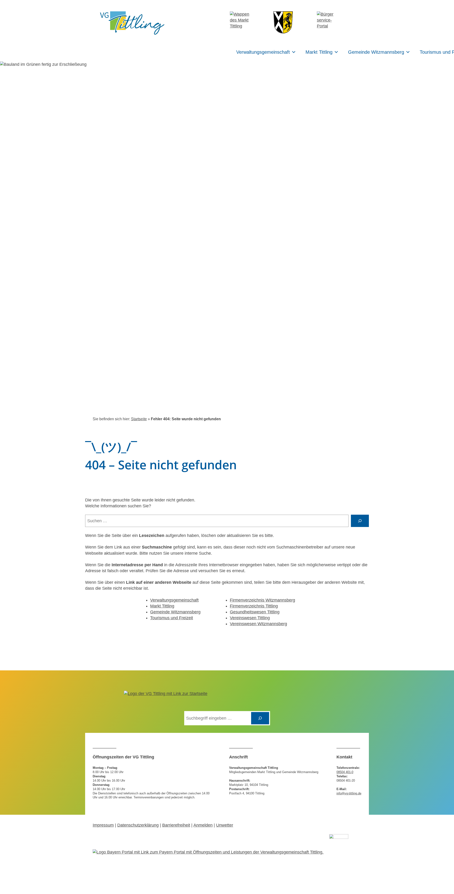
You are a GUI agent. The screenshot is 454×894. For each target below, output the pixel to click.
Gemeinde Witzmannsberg (376, 52)
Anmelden (203, 825)
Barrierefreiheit (176, 825)
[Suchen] (260, 718)
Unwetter (224, 825)
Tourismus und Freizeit (171, 617)
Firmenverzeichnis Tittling (254, 606)
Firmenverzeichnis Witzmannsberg (262, 600)
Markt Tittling (319, 52)
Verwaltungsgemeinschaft (263, 52)
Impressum (103, 825)
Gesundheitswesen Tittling (254, 612)
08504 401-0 (344, 772)
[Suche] (360, 521)
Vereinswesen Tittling (250, 617)
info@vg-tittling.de (348, 793)
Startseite (139, 419)
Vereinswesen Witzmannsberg (258, 623)
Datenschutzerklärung (138, 825)
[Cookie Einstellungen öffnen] (10, 887)
